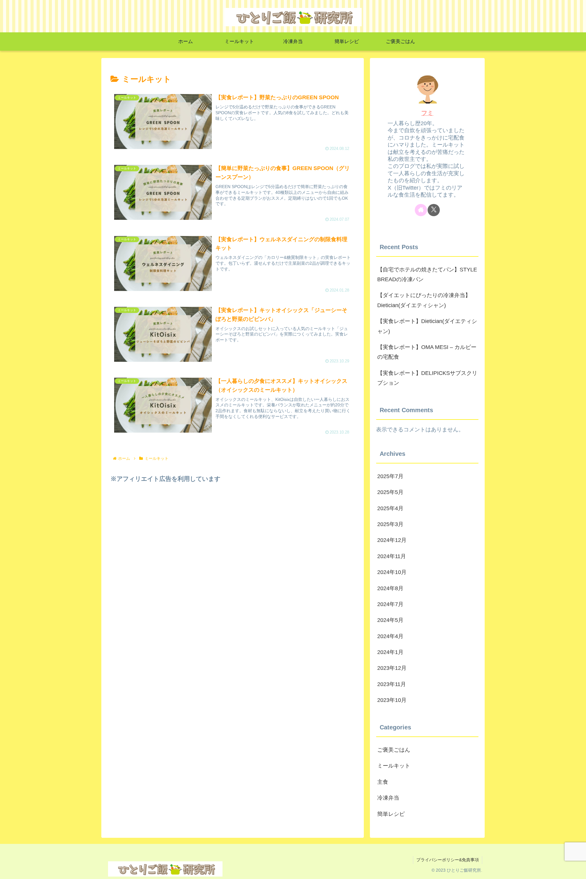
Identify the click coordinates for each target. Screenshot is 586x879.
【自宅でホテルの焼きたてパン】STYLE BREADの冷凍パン (427, 274)
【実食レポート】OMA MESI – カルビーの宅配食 (426, 352)
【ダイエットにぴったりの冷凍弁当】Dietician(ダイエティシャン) (424, 300)
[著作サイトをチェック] (421, 210)
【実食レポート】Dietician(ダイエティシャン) (427, 326)
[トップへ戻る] (577, 870)
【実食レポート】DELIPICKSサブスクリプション (427, 378)
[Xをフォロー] (434, 210)
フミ (427, 113)
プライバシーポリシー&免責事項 (447, 859)
